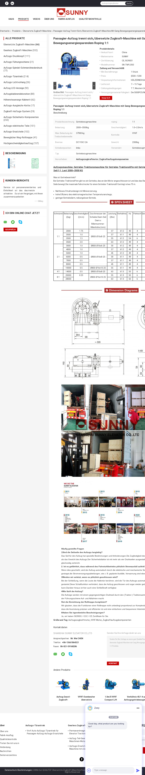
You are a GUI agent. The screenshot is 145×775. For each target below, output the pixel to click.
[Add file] (89, 770)
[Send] (138, 770)
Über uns (49, 19)
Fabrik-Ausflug (66, 19)
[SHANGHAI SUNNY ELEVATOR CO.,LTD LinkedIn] (12, 3)
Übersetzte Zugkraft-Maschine (37, 31)
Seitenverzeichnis (8, 755)
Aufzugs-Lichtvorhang (14, 82)
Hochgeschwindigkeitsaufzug (18, 143)
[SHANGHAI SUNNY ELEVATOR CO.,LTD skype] (22, 222)
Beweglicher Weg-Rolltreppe (18, 137)
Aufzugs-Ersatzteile (14, 131)
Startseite (4, 31)
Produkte (23, 19)
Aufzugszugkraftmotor (79, 620)
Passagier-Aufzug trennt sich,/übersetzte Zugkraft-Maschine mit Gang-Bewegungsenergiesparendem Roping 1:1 (73, 95)
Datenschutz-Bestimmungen (18, 770)
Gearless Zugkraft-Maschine (18, 50)
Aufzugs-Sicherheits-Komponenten (21, 117)
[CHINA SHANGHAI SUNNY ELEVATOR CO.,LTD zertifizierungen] (11, 163)
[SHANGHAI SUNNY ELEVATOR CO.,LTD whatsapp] (14, 222)
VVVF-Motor (96, 620)
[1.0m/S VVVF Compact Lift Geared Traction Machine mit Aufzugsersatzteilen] (111, 684)
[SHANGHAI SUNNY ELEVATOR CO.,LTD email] (7, 222)
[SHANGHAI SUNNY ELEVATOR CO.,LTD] (72, 12)
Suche (129, 3)
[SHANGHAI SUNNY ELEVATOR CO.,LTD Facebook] (6, 3)
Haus (11, 19)
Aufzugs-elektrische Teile (16, 125)
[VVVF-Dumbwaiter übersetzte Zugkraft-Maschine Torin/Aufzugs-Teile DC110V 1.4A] (86, 684)
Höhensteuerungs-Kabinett (17, 99)
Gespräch (106, 98)
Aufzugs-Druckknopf (14, 56)
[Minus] (138, 708)
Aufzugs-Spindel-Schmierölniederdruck (23, 67)
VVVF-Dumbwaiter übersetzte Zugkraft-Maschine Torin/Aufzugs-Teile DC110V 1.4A (86, 698)
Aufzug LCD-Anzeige (14, 88)
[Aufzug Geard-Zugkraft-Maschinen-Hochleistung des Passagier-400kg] (63, 684)
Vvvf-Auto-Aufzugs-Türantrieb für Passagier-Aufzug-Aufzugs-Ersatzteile (45, 732)
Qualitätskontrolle (90, 19)
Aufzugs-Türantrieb (13, 76)
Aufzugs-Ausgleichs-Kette (17, 105)
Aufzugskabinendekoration (17, 94)
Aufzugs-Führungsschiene (16, 62)
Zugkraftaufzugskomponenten (117, 620)
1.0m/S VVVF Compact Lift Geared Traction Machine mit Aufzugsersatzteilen (111, 698)
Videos (36, 19)
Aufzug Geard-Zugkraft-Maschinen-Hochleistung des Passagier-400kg (63, 698)
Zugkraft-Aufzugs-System (17, 111)
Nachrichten (5, 751)
